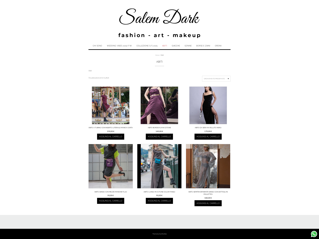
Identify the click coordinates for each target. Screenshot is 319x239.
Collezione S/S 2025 (147, 46)
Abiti (164, 46)
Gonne (188, 46)
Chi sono (97, 46)
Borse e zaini (203, 46)
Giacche (176, 46)
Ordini (218, 46)
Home (157, 55)
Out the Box (163, 234)
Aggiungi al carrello (110, 136)
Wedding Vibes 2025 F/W (119, 46)
